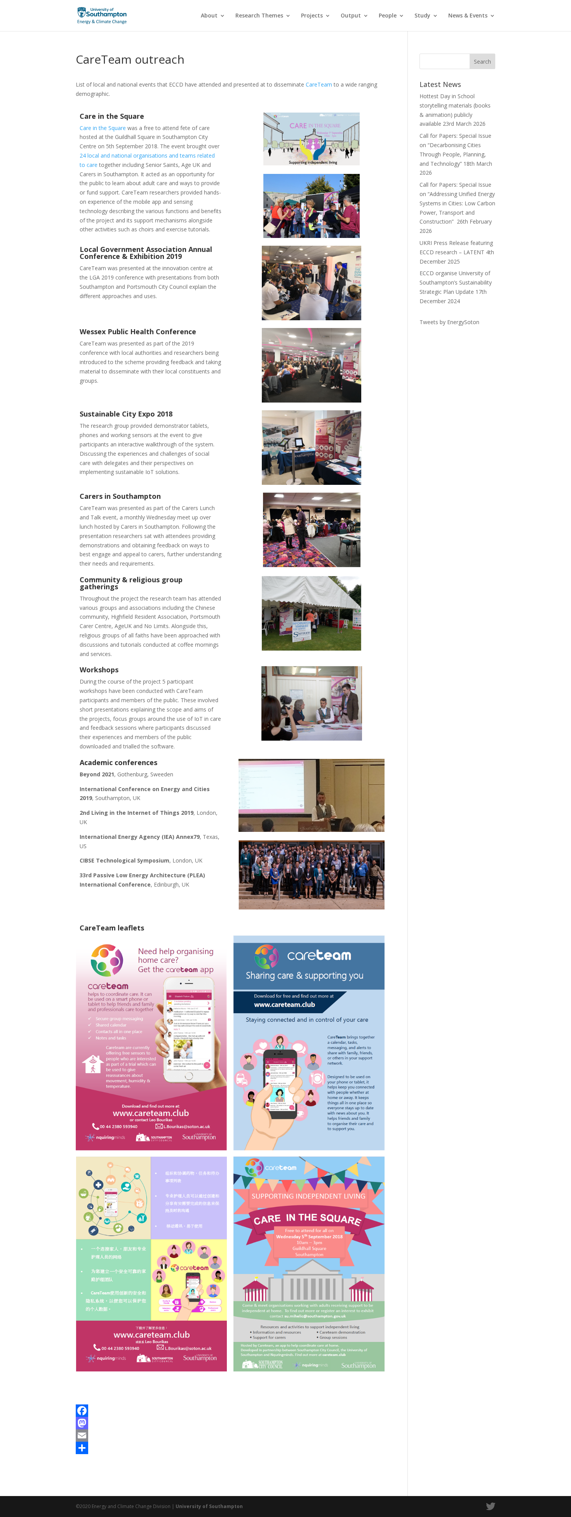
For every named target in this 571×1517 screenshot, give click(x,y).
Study (422, 16)
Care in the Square (103, 128)
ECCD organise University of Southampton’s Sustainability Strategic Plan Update (456, 282)
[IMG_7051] (311, 237)
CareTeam (319, 84)
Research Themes (259, 16)
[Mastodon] (230, 1423)
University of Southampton (209, 1506)
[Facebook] (230, 1410)
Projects (312, 16)
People (388, 16)
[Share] (230, 1448)
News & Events (467, 16)
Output (351, 16)
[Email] (230, 1435)
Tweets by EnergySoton (449, 322)
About (209, 16)
